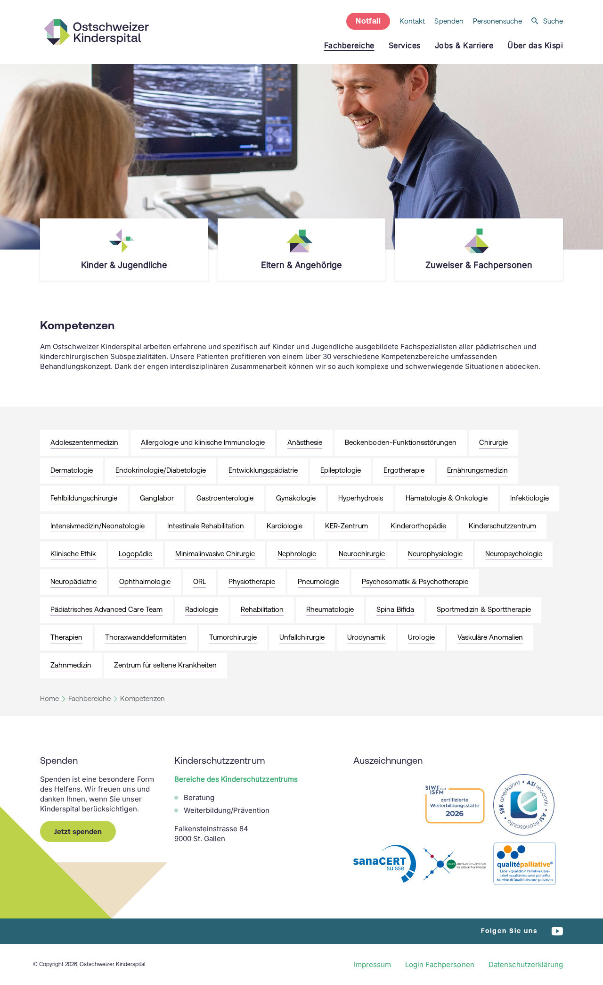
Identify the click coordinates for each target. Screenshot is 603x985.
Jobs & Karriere (464, 45)
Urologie (421, 637)
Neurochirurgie (362, 554)
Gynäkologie (296, 498)
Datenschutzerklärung (526, 964)
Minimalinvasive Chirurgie (215, 554)
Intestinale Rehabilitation (205, 526)
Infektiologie (529, 498)
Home (49, 698)
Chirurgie (493, 442)
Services (405, 45)
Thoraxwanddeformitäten (145, 637)
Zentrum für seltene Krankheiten (165, 665)
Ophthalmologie (144, 581)
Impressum (372, 964)
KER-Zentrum (346, 526)
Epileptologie (340, 470)
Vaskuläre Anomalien (490, 637)
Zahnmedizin (70, 665)
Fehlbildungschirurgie (83, 498)
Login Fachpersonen (439, 964)
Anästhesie (304, 442)
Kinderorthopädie (418, 526)
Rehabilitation (262, 609)
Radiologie (201, 609)
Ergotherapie (403, 470)
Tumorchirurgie (233, 637)
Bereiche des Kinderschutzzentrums (236, 779)
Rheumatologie (330, 609)
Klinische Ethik (73, 554)
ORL (199, 581)
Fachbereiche (89, 698)
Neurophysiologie (435, 554)
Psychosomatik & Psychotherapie (415, 581)
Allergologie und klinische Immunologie (203, 442)
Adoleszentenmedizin (84, 442)
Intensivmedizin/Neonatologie (97, 526)
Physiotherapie (251, 581)
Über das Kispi (535, 45)
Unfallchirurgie (302, 637)
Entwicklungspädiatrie (263, 470)
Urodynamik (366, 637)
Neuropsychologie (513, 554)
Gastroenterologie (224, 498)
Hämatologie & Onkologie (446, 498)
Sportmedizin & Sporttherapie (484, 609)
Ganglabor (156, 498)
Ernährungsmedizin (477, 470)
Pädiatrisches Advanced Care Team (106, 609)
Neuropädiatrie (73, 581)
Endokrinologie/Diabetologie (160, 470)
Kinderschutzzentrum (502, 526)
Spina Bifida (395, 609)
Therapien (66, 637)
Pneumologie (318, 581)
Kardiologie (284, 526)
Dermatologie (71, 470)
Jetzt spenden (78, 831)
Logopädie (135, 554)
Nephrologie (296, 554)
